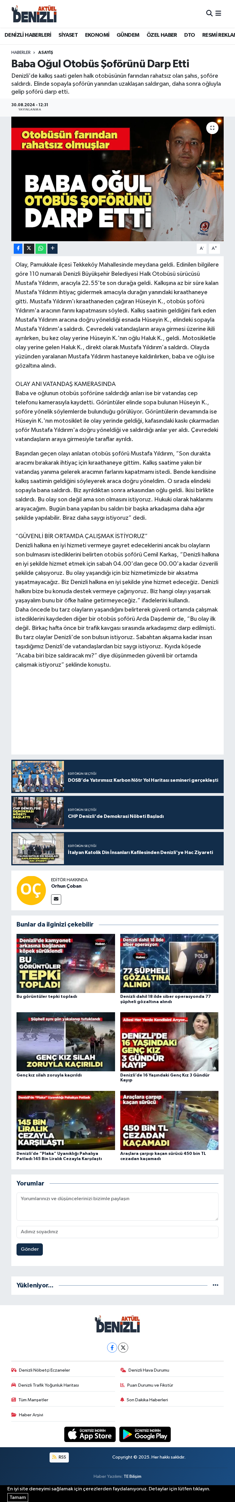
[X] (123, 1348)
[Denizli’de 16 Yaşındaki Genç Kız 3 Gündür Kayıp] (169, 1041)
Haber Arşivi (31, 1415)
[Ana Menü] (218, 13)
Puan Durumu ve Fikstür (150, 1385)
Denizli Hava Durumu (149, 1370)
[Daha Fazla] (52, 249)
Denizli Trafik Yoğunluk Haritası (48, 1385)
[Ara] (209, 13)
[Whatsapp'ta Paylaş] (40, 249)
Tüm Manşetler (33, 1400)
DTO (189, 35)
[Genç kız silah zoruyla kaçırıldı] (66, 1041)
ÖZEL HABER (162, 35)
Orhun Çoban (66, 886)
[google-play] (145, 1434)
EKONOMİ (97, 35)
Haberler (21, 53)
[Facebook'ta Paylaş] (18, 249)
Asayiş (45, 53)
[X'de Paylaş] (29, 249)
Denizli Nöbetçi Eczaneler (44, 1370)
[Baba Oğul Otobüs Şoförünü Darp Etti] (117, 179)
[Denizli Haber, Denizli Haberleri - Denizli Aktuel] (34, 13)
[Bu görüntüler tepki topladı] (66, 963)
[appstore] (90, 1434)
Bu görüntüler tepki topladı (47, 996)
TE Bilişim (132, 1476)
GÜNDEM (128, 35)
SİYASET (68, 35)
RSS (62, 1457)
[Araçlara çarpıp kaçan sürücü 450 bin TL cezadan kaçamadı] (169, 1120)
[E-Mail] (56, 899)
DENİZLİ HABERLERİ (28, 35)
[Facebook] (112, 1348)
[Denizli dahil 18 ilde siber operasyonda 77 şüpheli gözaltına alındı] (169, 963)
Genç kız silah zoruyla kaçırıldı (49, 1075)
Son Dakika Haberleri (147, 1400)
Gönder (30, 1249)
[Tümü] (215, 1285)
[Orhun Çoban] (31, 890)
